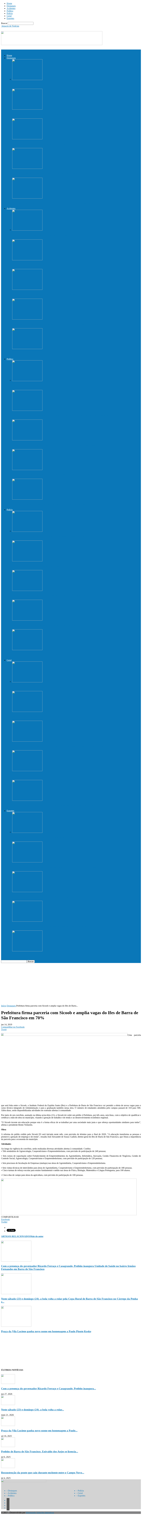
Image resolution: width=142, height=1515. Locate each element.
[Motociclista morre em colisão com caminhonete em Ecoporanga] (27, 259)
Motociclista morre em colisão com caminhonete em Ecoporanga (48, 264)
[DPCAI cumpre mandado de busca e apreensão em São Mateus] (27, 531)
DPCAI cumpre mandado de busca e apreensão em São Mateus (48, 536)
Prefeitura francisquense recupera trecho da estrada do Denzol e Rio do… (54, 474)
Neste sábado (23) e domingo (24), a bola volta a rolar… (44, 114)
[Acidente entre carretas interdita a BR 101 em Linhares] (27, 289)
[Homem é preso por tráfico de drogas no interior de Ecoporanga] (27, 590)
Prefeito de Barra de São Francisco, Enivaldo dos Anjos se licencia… (51, 173)
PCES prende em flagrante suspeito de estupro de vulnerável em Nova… (53, 566)
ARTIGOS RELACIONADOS (15, 1236)
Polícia (10, 13)
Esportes (10, 18)
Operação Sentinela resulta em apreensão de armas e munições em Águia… (54, 654)
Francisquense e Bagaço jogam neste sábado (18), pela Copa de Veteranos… (55, 867)
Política (10, 11)
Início (3, 1006)
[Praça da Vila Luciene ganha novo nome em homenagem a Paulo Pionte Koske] (27, 138)
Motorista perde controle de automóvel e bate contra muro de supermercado (55, 324)
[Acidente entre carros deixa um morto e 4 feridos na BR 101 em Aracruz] (27, 230)
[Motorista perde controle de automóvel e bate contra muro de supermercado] (27, 319)
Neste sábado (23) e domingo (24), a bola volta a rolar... (32, 1409)
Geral (9, 16)
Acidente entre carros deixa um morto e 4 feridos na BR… (45, 235)
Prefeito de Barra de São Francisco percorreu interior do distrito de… (51, 504)
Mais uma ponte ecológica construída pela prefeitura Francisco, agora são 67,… (57, 445)
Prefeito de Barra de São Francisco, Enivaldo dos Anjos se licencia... (39, 1451)
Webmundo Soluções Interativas (40, 1512)
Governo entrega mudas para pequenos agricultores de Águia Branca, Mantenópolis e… (62, 415)
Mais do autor (36, 1236)
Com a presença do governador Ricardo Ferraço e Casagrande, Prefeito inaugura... (48, 1388)
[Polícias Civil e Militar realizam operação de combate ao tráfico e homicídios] (27, 620)
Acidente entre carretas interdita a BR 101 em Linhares (43, 294)
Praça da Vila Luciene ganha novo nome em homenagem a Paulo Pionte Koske (46, 1331)
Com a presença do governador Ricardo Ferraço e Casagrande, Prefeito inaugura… (60, 84)
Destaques (11, 6)
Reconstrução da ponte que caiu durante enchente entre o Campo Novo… (54, 203)
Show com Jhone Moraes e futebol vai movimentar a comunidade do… (52, 775)
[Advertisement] (71, 983)
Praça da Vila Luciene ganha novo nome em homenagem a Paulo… (50, 143)
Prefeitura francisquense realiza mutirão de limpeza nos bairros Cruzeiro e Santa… (59, 746)
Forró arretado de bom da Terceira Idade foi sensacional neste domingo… (54, 805)
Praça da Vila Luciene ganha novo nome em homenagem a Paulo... (39, 1430)
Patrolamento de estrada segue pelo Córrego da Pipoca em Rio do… (50, 686)
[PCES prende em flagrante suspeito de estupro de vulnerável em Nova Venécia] (27, 560)
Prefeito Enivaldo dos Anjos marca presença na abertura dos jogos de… (53, 955)
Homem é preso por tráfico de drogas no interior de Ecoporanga (48, 595)
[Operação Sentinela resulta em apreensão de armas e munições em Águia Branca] (27, 649)
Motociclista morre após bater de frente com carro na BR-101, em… (50, 353)
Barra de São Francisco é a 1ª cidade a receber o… (40, 716)
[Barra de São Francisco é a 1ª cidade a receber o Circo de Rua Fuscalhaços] (27, 711)
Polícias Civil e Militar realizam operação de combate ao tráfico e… (50, 625)
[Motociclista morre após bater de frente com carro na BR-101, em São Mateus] (27, 348)
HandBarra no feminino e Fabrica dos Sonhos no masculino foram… (51, 926)
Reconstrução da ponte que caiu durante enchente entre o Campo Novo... (42, 1472)
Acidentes (11, 8)
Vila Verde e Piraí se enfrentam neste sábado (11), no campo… (47, 896)
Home (9, 3)
